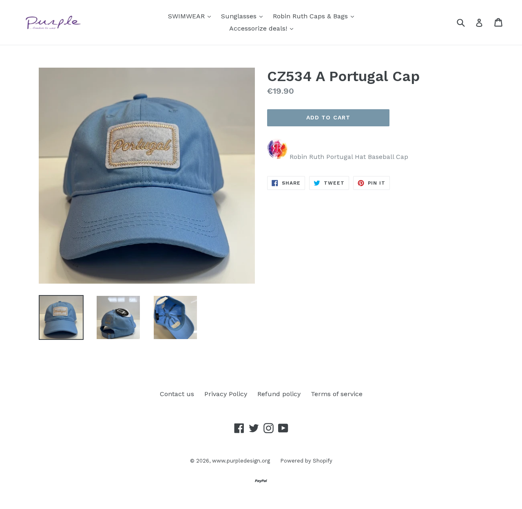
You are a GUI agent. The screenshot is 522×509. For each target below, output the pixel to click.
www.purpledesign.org (241, 461)
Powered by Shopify (306, 461)
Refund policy (279, 394)
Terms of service (337, 394)
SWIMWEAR (191, 16)
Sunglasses (244, 16)
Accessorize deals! (263, 28)
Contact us (177, 394)
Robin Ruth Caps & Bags (315, 16)
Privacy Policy (225, 394)
